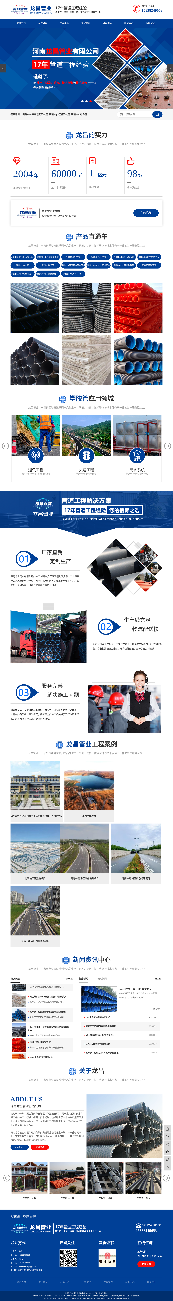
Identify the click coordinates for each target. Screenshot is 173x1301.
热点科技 (86, 1298)
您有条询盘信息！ (101, 1293)
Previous (5, 446)
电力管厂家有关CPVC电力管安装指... (102, 1053)
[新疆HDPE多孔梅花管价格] (86, 360)
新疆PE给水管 (22, 265)
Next (167, 446)
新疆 (124, 1298)
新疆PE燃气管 (48, 265)
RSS (87, 1293)
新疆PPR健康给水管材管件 (73, 265)
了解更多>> (19, 1147)
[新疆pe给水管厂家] (35, 308)
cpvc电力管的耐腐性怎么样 (97, 1017)
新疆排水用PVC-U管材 (73, 274)
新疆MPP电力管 (73, 257)
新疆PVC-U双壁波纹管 (124, 265)
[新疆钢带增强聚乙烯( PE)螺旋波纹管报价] (35, 360)
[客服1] (167, 1129)
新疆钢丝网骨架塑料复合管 (23, 274)
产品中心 (64, 23)
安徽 (114, 1298)
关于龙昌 (42, 23)
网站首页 (21, 23)
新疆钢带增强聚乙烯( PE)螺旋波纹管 (23, 257)
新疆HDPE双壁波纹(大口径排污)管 (149, 257)
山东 (121, 1298)
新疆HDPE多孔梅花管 (124, 257)
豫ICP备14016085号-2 (51, 1298)
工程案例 (85, 23)
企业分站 (75, 1293)
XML (91, 1293)
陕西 (117, 1298)
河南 (99, 1298)
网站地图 (82, 1293)
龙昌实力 (107, 23)
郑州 (102, 1298)
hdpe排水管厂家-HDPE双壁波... (99, 1035)
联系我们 (150, 23)
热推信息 (68, 1293)
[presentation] (3, 68)
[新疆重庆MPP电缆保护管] (138, 308)
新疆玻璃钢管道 (149, 265)
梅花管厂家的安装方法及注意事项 (100, 1026)
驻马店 (109, 1298)
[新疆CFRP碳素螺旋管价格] (86, 308)
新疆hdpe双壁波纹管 (59, 114)
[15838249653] (167, 1144)
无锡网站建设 (29, 1216)
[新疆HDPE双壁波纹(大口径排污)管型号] (138, 360)
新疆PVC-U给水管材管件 (98, 265)
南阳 (105, 1298)
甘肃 (127, 1298)
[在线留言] (167, 1159)
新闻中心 (128, 23)
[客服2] (167, 1136)
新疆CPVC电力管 (98, 257)
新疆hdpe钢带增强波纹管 (35, 114)
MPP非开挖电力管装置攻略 (97, 1044)
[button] (82, 101)
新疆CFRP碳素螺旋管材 (48, 257)
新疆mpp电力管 (79, 114)
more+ (70, 979)
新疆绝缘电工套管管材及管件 (48, 274)
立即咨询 (146, 213)
